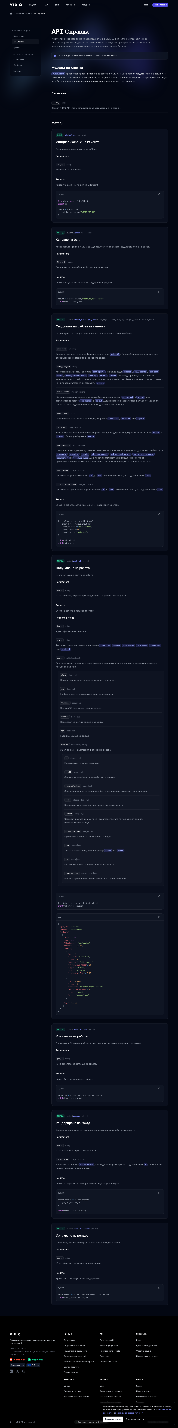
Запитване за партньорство (77, 1396)
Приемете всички (113, 1419)
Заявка (139, 1386)
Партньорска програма (147, 1356)
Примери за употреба (110, 1351)
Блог (102, 1386)
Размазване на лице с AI (75, 1356)
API (46, 5)
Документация (23, 13)
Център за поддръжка (146, 1345)
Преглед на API (107, 1340)
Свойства (18, 65)
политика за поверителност (129, 1413)
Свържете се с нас (72, 1391)
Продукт (32, 5)
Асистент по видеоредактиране (79, 1361)
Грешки (17, 47)
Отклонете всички (135, 1419)
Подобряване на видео (74, 1345)
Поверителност (143, 1391)
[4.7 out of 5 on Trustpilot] (35, 1359)
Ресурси (86, 5)
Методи (17, 71)
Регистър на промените (111, 1391)
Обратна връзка (143, 1351)
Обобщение (19, 59)
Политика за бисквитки (146, 1396)
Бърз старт (19, 36)
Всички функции (71, 1372)
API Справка (19, 42)
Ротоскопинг (70, 1340)
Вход (146, 5)
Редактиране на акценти (75, 1351)
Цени (56, 5)
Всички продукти (71, 1367)
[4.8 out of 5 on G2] (17, 1359)
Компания (70, 5)
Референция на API (108, 1361)
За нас (67, 1386)
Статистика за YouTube (110, 1396)
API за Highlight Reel (109, 1345)
